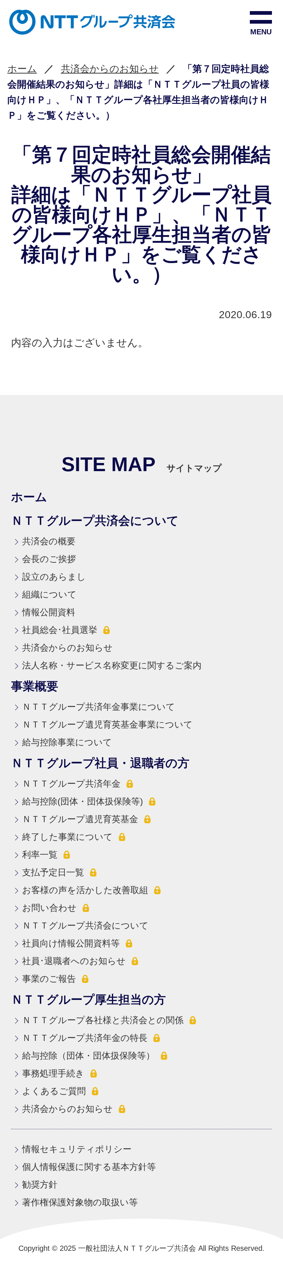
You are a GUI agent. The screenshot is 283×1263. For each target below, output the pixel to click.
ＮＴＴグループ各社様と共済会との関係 (103, 1020)
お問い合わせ (49, 908)
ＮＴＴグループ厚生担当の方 (88, 999)
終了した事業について (67, 837)
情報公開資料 (48, 612)
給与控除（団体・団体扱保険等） (88, 1056)
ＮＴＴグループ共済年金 (71, 784)
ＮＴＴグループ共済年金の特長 (84, 1038)
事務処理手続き (53, 1073)
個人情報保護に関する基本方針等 (89, 1167)
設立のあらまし (54, 577)
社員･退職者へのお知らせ (74, 961)
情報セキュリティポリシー (77, 1149)
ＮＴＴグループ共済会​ (46, 22)
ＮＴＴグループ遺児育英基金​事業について (107, 724)
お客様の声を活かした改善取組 (85, 890)
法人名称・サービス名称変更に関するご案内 (112, 665)
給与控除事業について (67, 742)
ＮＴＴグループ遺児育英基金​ (80, 819)
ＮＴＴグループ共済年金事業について (98, 707)
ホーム (22, 68)
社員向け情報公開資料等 (71, 943)
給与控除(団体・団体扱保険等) (82, 801)
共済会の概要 (49, 541)
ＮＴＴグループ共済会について (85, 925)
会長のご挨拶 (49, 559)
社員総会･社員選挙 (59, 630)
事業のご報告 (49, 979)
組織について (49, 594)
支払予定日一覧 (53, 872)
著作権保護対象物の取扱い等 (80, 1202)
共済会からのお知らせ (110, 68)
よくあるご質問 (54, 1091)
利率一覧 (39, 854)
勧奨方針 (39, 1184)
